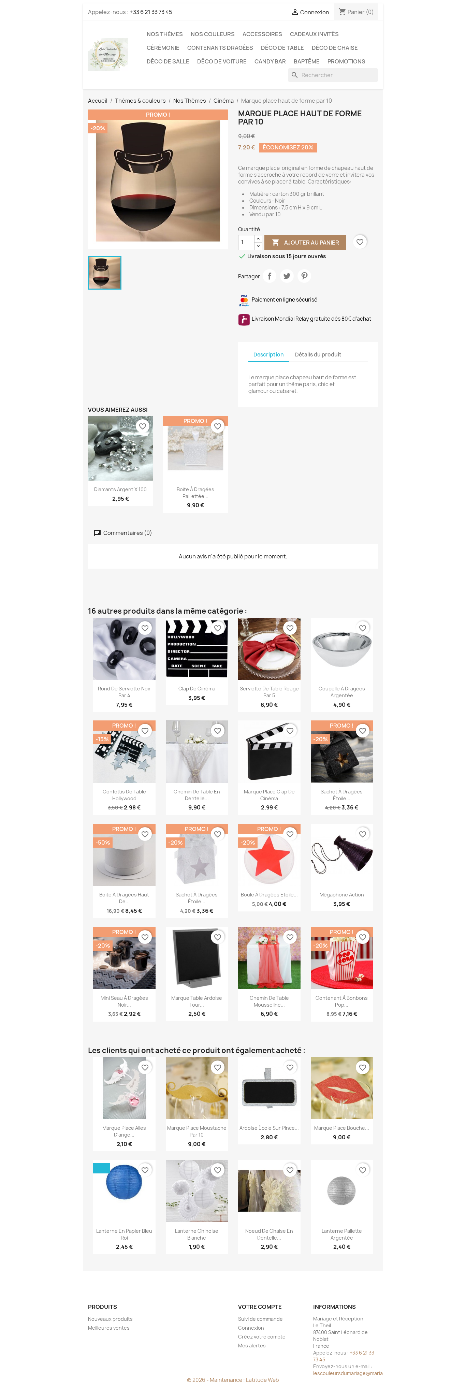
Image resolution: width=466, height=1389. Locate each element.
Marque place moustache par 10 (197, 1131)
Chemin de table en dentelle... (197, 795)
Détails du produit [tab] (318, 354)
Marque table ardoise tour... (196, 1001)
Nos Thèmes (165, 34)
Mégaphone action (342, 894)
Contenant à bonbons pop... (342, 1001)
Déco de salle (168, 61)
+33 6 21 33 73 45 (151, 12)
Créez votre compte (262, 1336)
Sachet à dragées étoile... (342, 795)
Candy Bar (270, 61)
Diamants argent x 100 (120, 489)
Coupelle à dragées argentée (342, 692)
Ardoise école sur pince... (269, 1128)
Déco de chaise (335, 48)
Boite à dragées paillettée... (195, 492)
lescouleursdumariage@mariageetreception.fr (367, 1373)
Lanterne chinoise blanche (196, 1234)
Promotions (346, 61)
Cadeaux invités (314, 34)
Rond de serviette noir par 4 (124, 692)
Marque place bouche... (341, 1128)
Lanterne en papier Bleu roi (124, 1234)
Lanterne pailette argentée (342, 1234)
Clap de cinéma (196, 688)
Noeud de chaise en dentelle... (269, 1234)
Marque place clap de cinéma (269, 795)
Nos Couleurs (213, 34)
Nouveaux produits (110, 1319)
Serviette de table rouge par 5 (269, 692)
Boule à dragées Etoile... (269, 894)
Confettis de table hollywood (124, 795)
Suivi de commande (260, 1319)
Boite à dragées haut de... (124, 898)
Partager (269, 276)
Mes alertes (252, 1345)
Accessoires (262, 34)
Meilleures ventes (109, 1328)
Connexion (251, 1328)
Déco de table (282, 48)
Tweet (287, 276)
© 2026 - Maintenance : (216, 1380)
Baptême (307, 61)
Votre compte (260, 1307)
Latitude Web (262, 1380)
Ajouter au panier (305, 242)
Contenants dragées (220, 48)
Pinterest (304, 276)
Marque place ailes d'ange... (124, 1131)
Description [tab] (268, 354)
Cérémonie (163, 48)
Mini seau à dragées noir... (124, 1001)
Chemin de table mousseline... (269, 1001)
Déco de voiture (222, 61)
